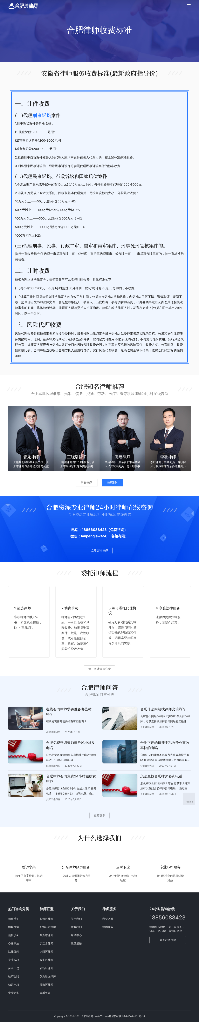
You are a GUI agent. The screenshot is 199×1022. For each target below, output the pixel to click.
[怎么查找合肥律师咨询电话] (119, 785)
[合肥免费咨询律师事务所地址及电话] (25, 751)
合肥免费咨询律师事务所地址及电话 (70, 745)
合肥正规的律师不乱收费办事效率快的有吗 (164, 745)
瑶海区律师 (46, 984)
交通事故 (13, 943)
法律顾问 (13, 951)
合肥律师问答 (53, 732)
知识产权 (13, 984)
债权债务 (13, 935)
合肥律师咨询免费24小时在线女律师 (71, 778)
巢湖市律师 (46, 935)
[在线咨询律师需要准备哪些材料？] (25, 718)
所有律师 (86, 482)
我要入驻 (107, 918)
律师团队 (111, 482)
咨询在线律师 (168, 940)
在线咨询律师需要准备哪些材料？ (69, 711)
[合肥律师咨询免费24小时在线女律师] (25, 785)
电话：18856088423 (89, 530)
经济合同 (13, 976)
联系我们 (76, 927)
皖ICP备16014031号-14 (132, 1016)
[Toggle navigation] (189, 5)
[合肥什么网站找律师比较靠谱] (119, 718)
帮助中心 (76, 935)
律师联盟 (107, 927)
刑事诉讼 (41, 115)
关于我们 (76, 918)
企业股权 (13, 959)
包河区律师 (46, 918)
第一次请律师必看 (99, 668)
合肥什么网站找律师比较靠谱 (163, 709)
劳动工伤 (13, 968)
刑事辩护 (13, 918)
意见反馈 (76, 943)
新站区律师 (46, 968)
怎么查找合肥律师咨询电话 (161, 776)
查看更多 (99, 815)
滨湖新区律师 (48, 976)
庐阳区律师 (46, 951)
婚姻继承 (13, 927)
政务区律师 (46, 959)
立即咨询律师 (99, 550)
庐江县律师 (46, 943)
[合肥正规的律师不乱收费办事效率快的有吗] (119, 751)
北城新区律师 (48, 927)
